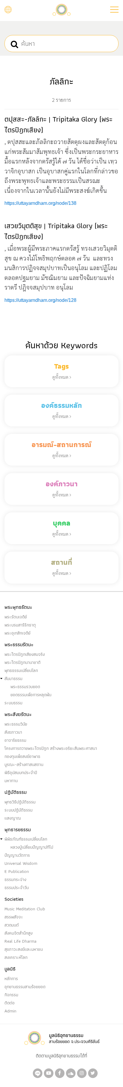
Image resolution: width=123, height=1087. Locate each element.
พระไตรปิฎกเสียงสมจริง (24, 654)
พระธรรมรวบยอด (25, 686)
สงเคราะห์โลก (15, 957)
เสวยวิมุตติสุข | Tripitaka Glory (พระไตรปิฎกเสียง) (56, 231)
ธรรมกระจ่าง (15, 879)
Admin (10, 1011)
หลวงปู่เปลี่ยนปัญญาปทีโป (31, 847)
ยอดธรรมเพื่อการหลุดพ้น (30, 694)
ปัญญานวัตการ (17, 855)
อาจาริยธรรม (15, 740)
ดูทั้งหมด (61, 377)
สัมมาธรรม (13, 678)
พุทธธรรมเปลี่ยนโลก (21, 670)
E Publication (16, 871)
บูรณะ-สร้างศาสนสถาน (23, 764)
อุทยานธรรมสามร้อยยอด (24, 986)
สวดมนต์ (11, 925)
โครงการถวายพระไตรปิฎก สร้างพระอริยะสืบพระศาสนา (50, 748)
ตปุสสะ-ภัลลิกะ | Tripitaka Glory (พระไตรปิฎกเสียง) (58, 124)
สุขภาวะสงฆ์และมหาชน (23, 949)
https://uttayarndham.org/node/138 (40, 203)
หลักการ (11, 978)
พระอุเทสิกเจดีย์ (17, 633)
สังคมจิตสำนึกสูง (18, 933)
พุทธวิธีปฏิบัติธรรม (20, 802)
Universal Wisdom (20, 863)
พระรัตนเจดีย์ (15, 616)
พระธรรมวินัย (15, 724)
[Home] (61, 9)
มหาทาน (11, 780)
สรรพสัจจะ (13, 917)
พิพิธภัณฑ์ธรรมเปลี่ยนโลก (25, 839)
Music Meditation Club (24, 908)
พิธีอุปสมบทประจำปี (20, 772)
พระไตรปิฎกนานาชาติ (22, 662)
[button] (114, 9)
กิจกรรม (11, 994)
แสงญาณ (12, 818)
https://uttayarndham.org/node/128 (40, 300)
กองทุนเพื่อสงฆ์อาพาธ (22, 756)
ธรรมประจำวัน (16, 887)
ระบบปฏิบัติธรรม (18, 810)
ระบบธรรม (13, 702)
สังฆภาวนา (13, 732)
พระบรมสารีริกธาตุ (20, 625)
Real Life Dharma (20, 941)
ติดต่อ (9, 1002)
